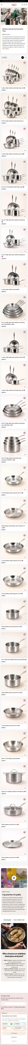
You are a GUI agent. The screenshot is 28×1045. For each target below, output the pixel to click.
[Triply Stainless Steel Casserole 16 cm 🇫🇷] (14, 612)
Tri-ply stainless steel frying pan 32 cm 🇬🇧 (11, 593)
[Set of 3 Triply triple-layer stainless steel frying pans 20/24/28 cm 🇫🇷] (14, 409)
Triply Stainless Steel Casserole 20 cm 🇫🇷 (11, 692)
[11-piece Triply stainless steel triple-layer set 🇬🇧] (14, 73)
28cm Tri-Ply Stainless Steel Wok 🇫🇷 (10, 758)
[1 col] (22, 57)
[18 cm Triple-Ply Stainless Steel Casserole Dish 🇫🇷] (14, 645)
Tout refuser (14, 1041)
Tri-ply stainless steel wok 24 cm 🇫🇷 (10, 725)
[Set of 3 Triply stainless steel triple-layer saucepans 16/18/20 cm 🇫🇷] (14, 444)
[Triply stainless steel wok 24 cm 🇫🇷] (14, 810)
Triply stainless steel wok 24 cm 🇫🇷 (10, 824)
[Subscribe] (25, 1003)
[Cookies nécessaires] (12, 1024)
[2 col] (25, 57)
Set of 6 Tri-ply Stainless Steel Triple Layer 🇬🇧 (12, 187)
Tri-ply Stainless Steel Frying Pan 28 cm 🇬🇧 (12, 560)
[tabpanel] (14, 952)
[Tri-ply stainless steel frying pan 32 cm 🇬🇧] (14, 579)
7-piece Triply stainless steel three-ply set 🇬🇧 (12, 154)
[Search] (22, 4)
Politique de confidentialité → (13, 1020)
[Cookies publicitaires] (12, 1028)
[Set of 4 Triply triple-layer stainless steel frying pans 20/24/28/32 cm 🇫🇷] (14, 308)
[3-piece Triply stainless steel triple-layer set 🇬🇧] (14, 376)
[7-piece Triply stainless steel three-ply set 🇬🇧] (14, 139)
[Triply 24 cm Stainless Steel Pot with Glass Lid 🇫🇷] (14, 777)
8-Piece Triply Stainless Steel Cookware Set (12, 121)
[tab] (7, 920)
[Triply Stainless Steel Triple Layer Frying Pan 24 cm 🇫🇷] (14, 511)
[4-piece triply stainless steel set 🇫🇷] (14, 275)
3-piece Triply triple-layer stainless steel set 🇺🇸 (13, 357)
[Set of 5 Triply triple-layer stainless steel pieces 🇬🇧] (14, 205)
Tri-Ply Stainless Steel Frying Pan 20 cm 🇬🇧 (12, 493)
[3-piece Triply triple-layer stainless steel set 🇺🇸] (14, 343)
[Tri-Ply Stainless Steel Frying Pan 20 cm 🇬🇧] (14, 478)
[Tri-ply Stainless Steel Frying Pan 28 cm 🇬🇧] (14, 546)
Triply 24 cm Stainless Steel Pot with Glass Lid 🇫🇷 (13, 791)
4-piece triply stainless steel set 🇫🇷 (10, 289)
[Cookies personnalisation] (24, 1028)
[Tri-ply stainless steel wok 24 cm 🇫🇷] (14, 711)
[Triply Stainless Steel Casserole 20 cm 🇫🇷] (14, 678)
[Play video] (14, 878)
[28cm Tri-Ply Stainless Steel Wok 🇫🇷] (14, 744)
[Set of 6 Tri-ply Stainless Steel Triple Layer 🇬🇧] (14, 172)
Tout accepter (14, 1033)
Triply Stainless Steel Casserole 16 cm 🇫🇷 (11, 626)
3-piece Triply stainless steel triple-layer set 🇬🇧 (13, 390)
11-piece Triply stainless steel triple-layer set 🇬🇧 (13, 88)
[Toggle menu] (1, 4)
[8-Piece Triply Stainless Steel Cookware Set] (14, 106)
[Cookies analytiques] (24, 1024)
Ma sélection (14, 1037)
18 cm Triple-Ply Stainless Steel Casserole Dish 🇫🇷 (13, 659)
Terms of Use (18, 1007)
